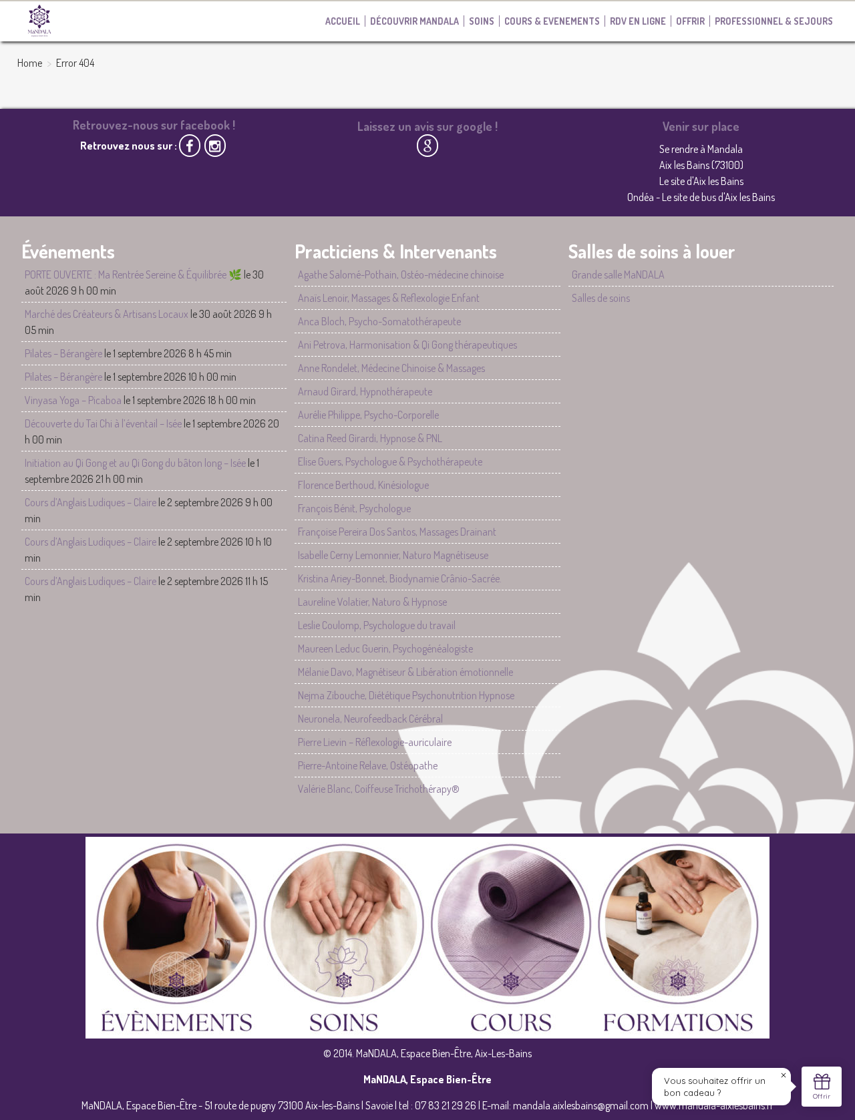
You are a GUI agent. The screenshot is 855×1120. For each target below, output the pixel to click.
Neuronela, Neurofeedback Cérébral (370, 718)
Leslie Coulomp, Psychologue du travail (377, 625)
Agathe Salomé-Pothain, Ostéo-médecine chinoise (401, 274)
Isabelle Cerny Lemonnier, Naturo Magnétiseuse (393, 555)
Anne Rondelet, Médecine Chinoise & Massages (391, 368)
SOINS (481, 21)
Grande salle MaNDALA (618, 274)
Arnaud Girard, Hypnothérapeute (365, 391)
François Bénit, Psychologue (354, 508)
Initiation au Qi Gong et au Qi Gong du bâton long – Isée (135, 463)
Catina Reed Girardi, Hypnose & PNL (370, 438)
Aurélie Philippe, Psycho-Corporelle (368, 414)
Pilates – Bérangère (63, 353)
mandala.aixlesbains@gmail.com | (584, 1105)
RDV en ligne (638, 21)
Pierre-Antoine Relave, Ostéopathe (368, 765)
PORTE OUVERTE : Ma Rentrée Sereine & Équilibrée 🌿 (133, 274)
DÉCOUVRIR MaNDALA (414, 21)
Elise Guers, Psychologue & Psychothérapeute (390, 461)
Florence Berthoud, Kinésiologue (363, 485)
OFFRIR (690, 21)
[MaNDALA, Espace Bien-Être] (39, 20)
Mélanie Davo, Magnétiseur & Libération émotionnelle (405, 672)
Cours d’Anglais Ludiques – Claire (90, 502)
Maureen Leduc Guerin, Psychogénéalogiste (385, 648)
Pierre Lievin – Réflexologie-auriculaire (375, 742)
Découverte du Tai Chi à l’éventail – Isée (103, 423)
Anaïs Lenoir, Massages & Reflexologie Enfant (389, 298)
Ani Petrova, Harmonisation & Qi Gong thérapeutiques (407, 344)
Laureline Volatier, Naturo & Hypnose (372, 601)
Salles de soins (601, 298)
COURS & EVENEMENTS (552, 21)
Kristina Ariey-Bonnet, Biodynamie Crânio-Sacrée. (400, 578)
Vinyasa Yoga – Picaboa (73, 400)
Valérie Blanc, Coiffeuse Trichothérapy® (379, 788)
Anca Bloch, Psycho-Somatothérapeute (379, 321)
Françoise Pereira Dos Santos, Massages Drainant (397, 531)
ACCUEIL (342, 21)
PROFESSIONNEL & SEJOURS (774, 21)
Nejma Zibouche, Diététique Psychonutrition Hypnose (406, 695)
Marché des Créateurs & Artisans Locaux (106, 314)
